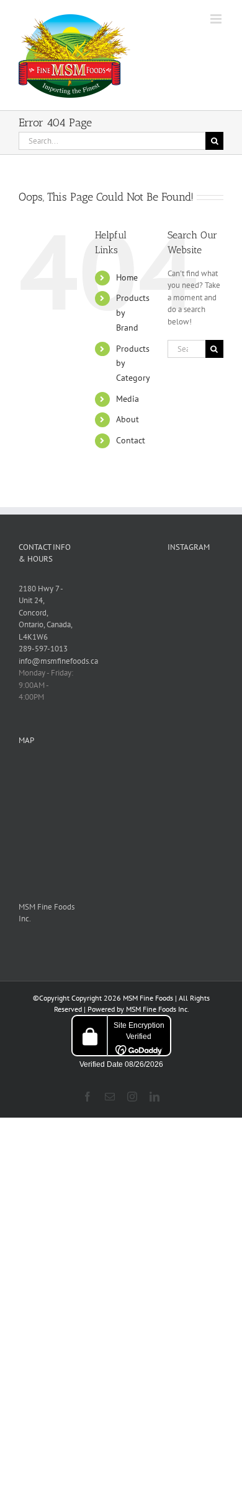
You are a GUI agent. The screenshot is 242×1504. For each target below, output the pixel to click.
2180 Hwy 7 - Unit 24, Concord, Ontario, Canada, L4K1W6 (46, 612)
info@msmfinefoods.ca (58, 661)
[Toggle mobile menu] (216, 18)
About (127, 419)
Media (127, 398)
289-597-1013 (43, 648)
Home (127, 277)
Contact (130, 440)
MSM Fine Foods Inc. (157, 1009)
